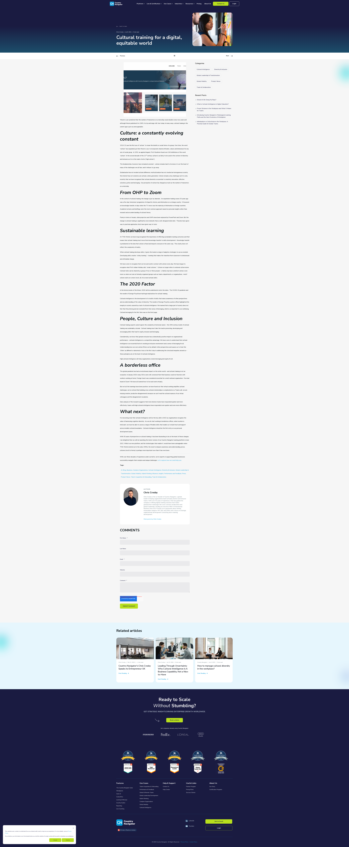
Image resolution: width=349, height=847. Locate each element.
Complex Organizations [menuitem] (146, 801)
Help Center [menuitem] (166, 789)
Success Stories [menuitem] (190, 792)
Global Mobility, (136, 474)
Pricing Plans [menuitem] (190, 789)
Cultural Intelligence (203, 69)
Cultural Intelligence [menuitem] (145, 807)
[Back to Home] (116, 4)
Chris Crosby (119, 32)
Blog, (124, 470)
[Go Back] (174, 56)
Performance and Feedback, (173, 474)
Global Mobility (202, 81)
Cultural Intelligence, (155, 470)
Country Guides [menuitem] (120, 803)
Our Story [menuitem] (212, 786)
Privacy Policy (184, 842)
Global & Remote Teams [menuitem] (147, 792)
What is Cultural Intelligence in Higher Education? (213, 104)
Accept (55, 840)
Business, (130, 470)
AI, (122, 470)
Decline (68, 840)
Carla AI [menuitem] (118, 794)
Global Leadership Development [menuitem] (149, 795)
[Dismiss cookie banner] (73, 828)
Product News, (125, 477)
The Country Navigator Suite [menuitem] (124, 788)
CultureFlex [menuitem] (119, 797)
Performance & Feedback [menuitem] (147, 789)
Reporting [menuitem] (119, 806)
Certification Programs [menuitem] (215, 789)
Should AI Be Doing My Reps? (206, 100)
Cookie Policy (193, 842)
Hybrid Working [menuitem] (144, 798)
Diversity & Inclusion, (168, 470)
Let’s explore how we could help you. (170, 460)
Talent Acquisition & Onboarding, (141, 477)
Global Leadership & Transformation (208, 75)
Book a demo (174, 720)
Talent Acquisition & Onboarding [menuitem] (149, 786)
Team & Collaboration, (159, 477)
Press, (184, 474)
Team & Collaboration (204, 87)
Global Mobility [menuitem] (144, 804)
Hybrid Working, (147, 474)
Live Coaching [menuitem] (120, 809)
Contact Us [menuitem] (166, 786)
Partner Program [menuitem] (191, 786)
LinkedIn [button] (191, 821)
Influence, (155, 474)
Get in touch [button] (218, 821)
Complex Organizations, (140, 470)
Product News (215, 81)
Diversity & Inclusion (220, 69)
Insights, (161, 474)
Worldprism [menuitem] (119, 791)
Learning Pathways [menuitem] (121, 800)
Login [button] (234, 4)
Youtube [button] (191, 826)
